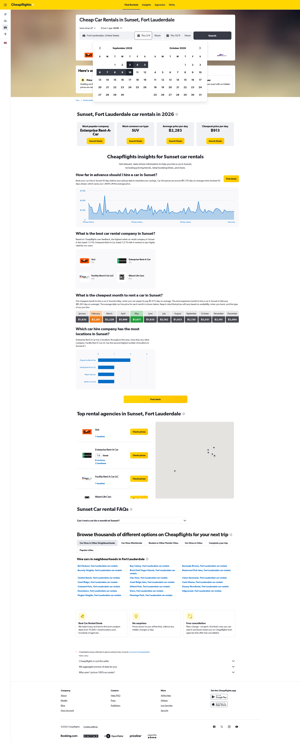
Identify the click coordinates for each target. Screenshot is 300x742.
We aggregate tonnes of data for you (98, 666)
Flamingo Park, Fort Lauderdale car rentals (151, 595)
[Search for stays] (5, 21)
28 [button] (107, 94)
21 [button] (107, 87)
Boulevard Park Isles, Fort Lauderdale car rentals (206, 570)
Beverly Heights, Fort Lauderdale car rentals (100, 570)
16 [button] (122, 79)
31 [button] (200, 94)
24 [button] (129, 87)
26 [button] (144, 87)
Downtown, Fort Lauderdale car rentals (97, 591)
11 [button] (137, 72)
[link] (96, 141)
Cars (77, 100)
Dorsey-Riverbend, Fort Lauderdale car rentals (205, 586)
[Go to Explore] (5, 34)
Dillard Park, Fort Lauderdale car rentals (150, 586)
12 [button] (145, 72)
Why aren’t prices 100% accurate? (97, 672)
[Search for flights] (5, 14)
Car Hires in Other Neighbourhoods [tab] (97, 543)
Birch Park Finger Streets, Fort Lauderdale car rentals (152, 572)
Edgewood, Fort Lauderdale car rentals (201, 591)
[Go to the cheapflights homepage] (22, 4)
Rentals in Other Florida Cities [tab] (163, 543)
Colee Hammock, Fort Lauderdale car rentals (204, 578)
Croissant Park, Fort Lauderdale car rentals (99, 586)
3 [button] (130, 64)
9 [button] (122, 72)
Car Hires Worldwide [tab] (131, 543)
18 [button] (137, 79)
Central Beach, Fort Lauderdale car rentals (99, 578)
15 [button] (115, 79)
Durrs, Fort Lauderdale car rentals (146, 591)
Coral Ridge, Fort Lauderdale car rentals (98, 582)
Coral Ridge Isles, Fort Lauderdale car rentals (152, 582)
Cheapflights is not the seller (94, 661)
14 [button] (107, 79)
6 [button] (100, 72)
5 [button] (145, 64)
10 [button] (130, 72)
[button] (5, 4)
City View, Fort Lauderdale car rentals (149, 578)
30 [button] (122, 94)
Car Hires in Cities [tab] (193, 543)
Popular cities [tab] (86, 550)
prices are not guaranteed (139, 652)
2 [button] (122, 64)
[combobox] (88, 28)
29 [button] (114, 94)
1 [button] (114, 64)
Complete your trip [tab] (218, 543)
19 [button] (145, 79)
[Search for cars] (5, 27)
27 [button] (99, 94)
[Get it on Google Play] (219, 697)
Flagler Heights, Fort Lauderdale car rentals (99, 595)
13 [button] (100, 79)
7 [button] (107, 72)
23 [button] (122, 87)
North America (89, 100)
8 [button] (115, 72)
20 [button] (99, 87)
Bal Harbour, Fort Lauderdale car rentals (98, 566)
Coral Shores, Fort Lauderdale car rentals (202, 582)
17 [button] (130, 79)
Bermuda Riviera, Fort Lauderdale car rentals (204, 566)
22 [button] (114, 87)
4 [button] (137, 64)
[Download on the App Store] (219, 704)
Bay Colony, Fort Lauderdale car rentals (149, 566)
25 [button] (137, 87)
